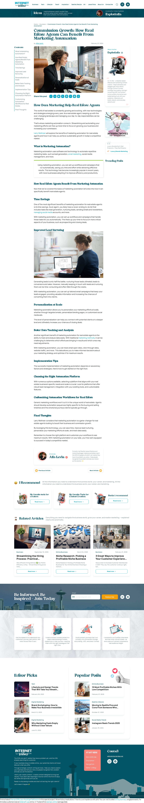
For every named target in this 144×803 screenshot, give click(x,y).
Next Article (94, 470)
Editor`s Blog (91, 768)
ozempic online (51, 802)
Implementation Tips (23, 89)
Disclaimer (90, 761)
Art (84, 4)
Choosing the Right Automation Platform (23, 94)
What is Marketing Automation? (22, 52)
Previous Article (44, 470)
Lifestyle (49, 4)
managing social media (43, 212)
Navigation (90, 764)
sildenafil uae (24, 802)
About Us (101, 4)
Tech (42, 4)
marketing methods (87, 338)
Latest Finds (92, 4)
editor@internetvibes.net (115, 756)
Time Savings (20, 68)
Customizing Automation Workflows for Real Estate (22, 102)
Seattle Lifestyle (77, 4)
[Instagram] (122, 4)
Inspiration (65, 4)
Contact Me (109, 4)
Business (35, 4)
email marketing (74, 154)
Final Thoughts (20, 110)
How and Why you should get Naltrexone (25, 799)
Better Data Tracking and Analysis (22, 84)
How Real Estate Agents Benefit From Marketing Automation (22, 60)
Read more (39, 502)
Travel (57, 4)
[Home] (21, 4)
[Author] (66, 457)
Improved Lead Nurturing (20, 72)
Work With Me (91, 757)
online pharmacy (121, 799)
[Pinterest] (128, 4)
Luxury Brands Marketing (119, 151)
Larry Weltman (40, 133)
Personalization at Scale (22, 78)
